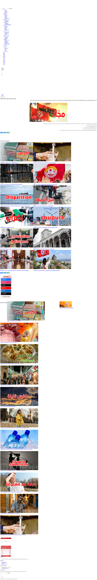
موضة (4, 59)
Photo (2, 68)
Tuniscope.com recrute (4, 562)
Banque (6, 14)
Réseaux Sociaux (7, 29)
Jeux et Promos (6, 36)
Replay (6, 30)
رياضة (4, 52)
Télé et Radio (6, 20)
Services (6, 17)
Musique (6, 22)
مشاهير (4, 54)
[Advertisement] (48, 81)
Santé (5, 34)
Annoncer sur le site (4, 564)
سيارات (4, 61)
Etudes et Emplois (7, 35)
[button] (4, 9)
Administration (6, 41)
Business (6, 46)
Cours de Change (7, 44)
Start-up (6, 16)
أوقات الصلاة (6, 48)
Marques (6, 38)
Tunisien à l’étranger (7, 43)
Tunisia (6, 45)
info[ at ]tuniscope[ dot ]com (5, 568)
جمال (4, 58)
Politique (6, 12)
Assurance (6, 15)
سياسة (4, 63)
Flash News (6, 13)
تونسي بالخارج (6, 51)
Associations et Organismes (8, 24)
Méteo (5, 40)
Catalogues (6, 37)
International (6, 11)
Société (6, 10)
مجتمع (4, 53)
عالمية (4, 64)
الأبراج (5, 50)
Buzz (5, 28)
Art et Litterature (7, 21)
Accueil (3, 94)
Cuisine (6, 33)
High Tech (6, 26)
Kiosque (6, 27)
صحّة (4, 55)
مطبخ (4, 60)
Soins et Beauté (7, 32)
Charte (2, 563)
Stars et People (6, 23)
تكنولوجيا (4, 56)
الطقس (6, 47)
